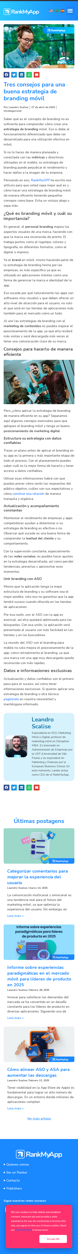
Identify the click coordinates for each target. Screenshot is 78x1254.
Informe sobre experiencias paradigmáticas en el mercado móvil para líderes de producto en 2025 (39, 976)
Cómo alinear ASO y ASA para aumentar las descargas (38, 1072)
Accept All (53, 1238)
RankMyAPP (40, 180)
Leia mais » (15, 916)
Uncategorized (12, 111)
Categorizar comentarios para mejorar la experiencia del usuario (37, 877)
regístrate (11, 699)
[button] (70, 11)
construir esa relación (28, 494)
